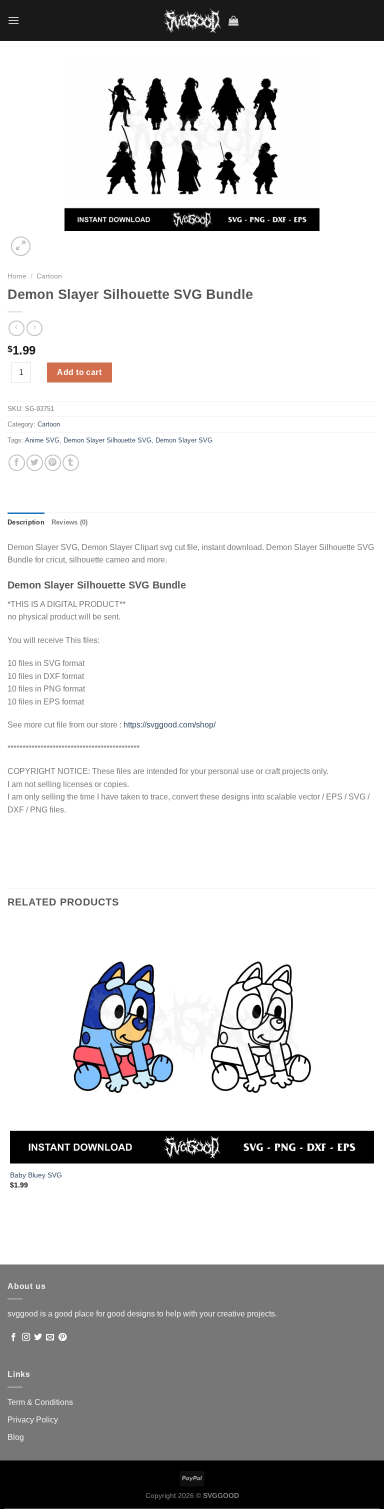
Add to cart (79, 372)
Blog (16, 1437)
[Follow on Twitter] (38, 1337)
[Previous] (12, 1246)
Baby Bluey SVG (36, 1175)
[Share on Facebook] (16, 462)
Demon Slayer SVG (184, 440)
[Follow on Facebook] (14, 1337)
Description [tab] (26, 522)
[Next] (44, 240)
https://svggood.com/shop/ (170, 724)
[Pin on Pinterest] (52, 462)
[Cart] (233, 21)
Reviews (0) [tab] (70, 522)
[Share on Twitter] (34, 462)
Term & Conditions (40, 1402)
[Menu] (14, 20)
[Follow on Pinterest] (62, 1337)
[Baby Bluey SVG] (192, 1042)
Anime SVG (42, 440)
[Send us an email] (50, 1337)
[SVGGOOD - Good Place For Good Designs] (192, 20)
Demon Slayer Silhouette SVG (108, 440)
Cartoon (49, 276)
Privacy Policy (33, 1420)
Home (17, 276)
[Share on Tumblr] (70, 462)
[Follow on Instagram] (26, 1337)
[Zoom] (20, 246)
